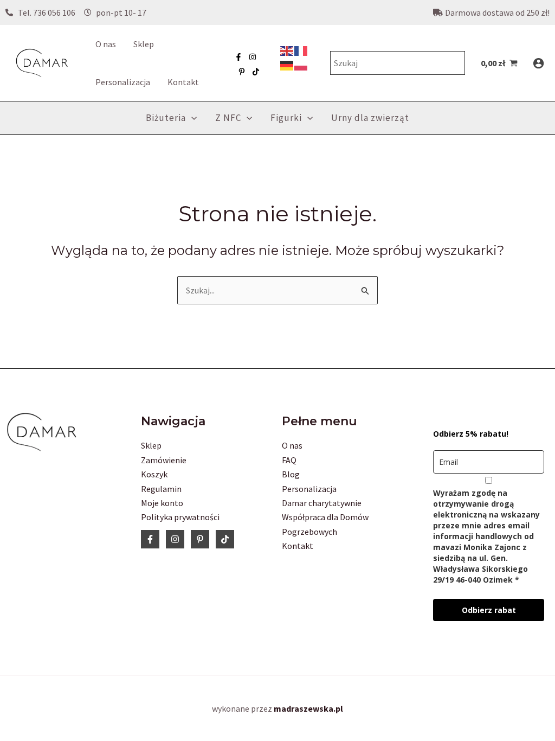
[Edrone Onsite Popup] (277, 370)
